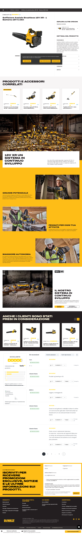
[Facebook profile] (74, 519)
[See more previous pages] (7, 10)
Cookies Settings (27, 61)
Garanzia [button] (59, 66)
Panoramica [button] (60, 40)
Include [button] (59, 63)
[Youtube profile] (79, 519)
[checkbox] (45, 480)
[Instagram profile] (76, 519)
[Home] (3, 10)
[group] (10, 531)
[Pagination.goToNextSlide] (78, 319)
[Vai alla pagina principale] (9, 520)
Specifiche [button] (60, 59)
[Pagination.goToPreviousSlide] (75, 319)
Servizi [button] (59, 69)
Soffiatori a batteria (14, 10)
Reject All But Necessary (45, 61)
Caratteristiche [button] (61, 56)
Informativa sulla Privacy (65, 491)
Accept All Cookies (56, 61)
